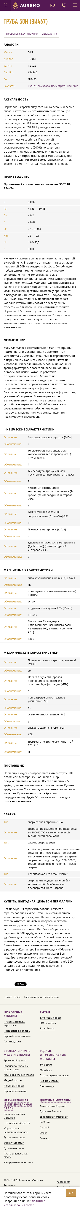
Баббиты (45, 1122)
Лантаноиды (47, 1086)
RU (52, 5)
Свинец (44, 1138)
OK (71, 1192)
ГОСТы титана (48, 1023)
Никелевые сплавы (13, 1014)
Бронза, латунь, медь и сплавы (17, 1053)
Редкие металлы (49, 1080)
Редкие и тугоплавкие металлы (53, 1055)
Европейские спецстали (17, 1036)
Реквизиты (10, 1185)
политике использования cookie (24, 1203)
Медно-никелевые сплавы (19, 1074)
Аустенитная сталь (14, 1137)
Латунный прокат (14, 1085)
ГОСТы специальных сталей (16, 1155)
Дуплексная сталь (14, 1148)
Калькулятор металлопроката (41, 997)
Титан (45, 1012)
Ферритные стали (14, 1142)
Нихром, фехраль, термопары (14, 1023)
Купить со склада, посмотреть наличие (53, 86)
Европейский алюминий (54, 1116)
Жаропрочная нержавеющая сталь (16, 1130)
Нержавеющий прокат (17, 1123)
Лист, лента (49, 33)
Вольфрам (46, 1064)
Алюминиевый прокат (53, 1106)
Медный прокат (13, 1080)
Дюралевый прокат (51, 1111)
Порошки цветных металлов (14, 1115)
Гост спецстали (12, 1041)
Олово (43, 1133)
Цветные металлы (55, 1100)
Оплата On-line (12, 997)
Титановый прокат (50, 1017)
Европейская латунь (15, 1091)
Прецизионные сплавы (17, 1030)
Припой (44, 1127)
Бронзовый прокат (15, 1060)
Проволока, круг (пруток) (22, 33)
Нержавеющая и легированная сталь (18, 1104)
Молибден (46, 1070)
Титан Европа (47, 1028)
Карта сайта (63, 1182)
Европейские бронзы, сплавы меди (16, 1067)
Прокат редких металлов (54, 1075)
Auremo (26, 5)
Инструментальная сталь (18, 1162)
